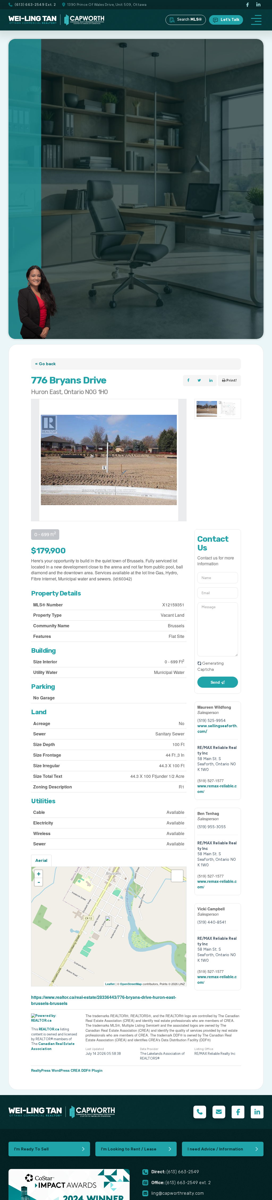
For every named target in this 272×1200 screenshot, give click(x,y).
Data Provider (149, 1049)
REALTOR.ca (49, 1029)
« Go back (45, 363)
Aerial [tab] (41, 860)
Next (182, 460)
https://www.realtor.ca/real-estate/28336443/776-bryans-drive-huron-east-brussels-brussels (103, 1000)
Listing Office (203, 1049)
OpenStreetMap (131, 984)
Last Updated (95, 1049)
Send (216, 682)
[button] (256, 20)
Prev (35, 460)
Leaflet (110, 984)
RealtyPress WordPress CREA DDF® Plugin (67, 1070)
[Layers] (177, 876)
